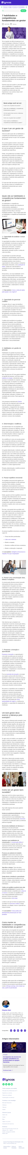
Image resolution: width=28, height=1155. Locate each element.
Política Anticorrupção (21, 1147)
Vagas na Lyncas (6, 1121)
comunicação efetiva (16, 842)
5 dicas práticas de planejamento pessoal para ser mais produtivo (12, 912)
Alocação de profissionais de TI (9, 1090)
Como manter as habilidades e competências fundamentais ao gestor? (13, 121)
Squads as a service (7, 1093)
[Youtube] (12, 1084)
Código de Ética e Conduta (7, 1147)
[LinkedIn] (6, 1084)
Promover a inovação (7, 654)
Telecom (4, 1107)
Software (4, 1105)
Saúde (3, 1109)
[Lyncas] (6, 3)
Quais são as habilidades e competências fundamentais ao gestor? (13, 109)
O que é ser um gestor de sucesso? (12, 105)
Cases (3, 1117)
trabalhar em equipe (7, 378)
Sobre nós (4, 1114)
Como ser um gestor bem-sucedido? (12, 117)
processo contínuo (15, 903)
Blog (3, 1119)
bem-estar (14, 898)
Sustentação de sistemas (8, 1097)
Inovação (5, 1054)
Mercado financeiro (6, 1102)
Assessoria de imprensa (8, 1123)
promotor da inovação (13, 674)
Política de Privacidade (14, 1147)
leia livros (22, 818)
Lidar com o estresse (10, 539)
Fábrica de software (7, 1095)
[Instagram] (3, 1084)
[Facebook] (9, 1084)
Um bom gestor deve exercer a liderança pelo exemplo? (13, 114)
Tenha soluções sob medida (9, 1088)
